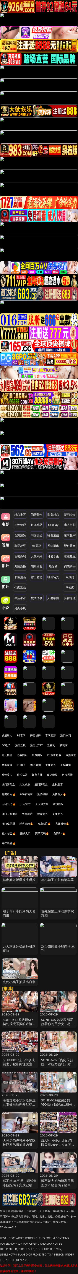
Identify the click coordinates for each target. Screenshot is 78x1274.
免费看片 (27, 814)
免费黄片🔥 (59, 794)
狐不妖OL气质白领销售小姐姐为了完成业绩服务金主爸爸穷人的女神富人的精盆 (20, 1186)
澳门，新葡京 (10, 814)
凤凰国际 (37, 755)
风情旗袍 (20, 566)
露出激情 (36, 577)
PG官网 (21, 735)
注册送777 (36, 745)
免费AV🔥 (59, 833)
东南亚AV (70, 535)
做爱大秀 (42, 814)
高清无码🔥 (42, 833)
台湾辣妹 (20, 535)
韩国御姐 (36, 535)
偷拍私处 (22, 775)
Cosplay (53, 525)
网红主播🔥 (9, 843)
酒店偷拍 (35, 765)
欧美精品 (53, 514)
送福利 (51, 745)
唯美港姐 (53, 535)
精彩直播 (7, 765)
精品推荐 (20, 514)
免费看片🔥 (9, 794)
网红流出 (53, 546)
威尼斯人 (7, 735)
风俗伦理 (70, 598)
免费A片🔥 (44, 823)
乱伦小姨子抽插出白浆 (19, 982)
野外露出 (70, 546)
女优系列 (36, 556)
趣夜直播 (37, 775)
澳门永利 (65, 735)
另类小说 (20, 608)
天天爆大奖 (41, 804)
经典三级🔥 (26, 823)
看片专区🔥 (9, 833)
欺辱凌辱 (20, 546)
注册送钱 (20, 745)
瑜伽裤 (53, 566)
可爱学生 (53, 556)
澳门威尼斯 (8, 823)
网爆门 (70, 577)
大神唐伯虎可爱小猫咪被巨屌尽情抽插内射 (19, 1142)
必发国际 (67, 775)
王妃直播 (65, 765)
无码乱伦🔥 (9, 804)
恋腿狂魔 (70, 556)
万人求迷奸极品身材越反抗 (19, 948)
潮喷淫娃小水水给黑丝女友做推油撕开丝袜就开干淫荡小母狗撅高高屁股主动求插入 (19, 1106)
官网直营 (50, 735)
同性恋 (70, 587)
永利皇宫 (57, 784)
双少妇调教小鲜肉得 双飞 (58, 948)
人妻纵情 (53, 598)
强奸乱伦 (36, 514)
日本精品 (36, 525)
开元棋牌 (35, 735)
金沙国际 (58, 804)
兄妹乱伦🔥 (62, 823)
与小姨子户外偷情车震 (57, 879)
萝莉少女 (70, 514)
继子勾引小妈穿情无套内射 (19, 913)
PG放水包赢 (54, 755)
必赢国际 (22, 755)
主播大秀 (50, 765)
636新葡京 (26, 794)
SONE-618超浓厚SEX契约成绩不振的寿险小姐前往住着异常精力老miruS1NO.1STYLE (19, 1025)
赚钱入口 (25, 833)
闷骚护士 (70, 566)
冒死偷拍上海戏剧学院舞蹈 (57, 913)
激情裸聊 (42, 794)
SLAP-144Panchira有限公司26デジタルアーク (58, 1144)
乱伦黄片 (7, 775)
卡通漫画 (20, 577)
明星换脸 (36, 566)
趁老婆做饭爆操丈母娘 (19, 879)
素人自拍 (70, 525)
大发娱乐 (25, 784)
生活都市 (20, 598)
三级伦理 (20, 525)
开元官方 (25, 804)
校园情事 (36, 598)
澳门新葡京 (8, 784)
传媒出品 (20, 587)
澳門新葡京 (41, 784)
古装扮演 (20, 556)
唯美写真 (53, 577)
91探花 (36, 546)
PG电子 (6, 745)
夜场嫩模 (52, 775)
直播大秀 (57, 814)
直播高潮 (71, 755)
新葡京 (64, 745)
